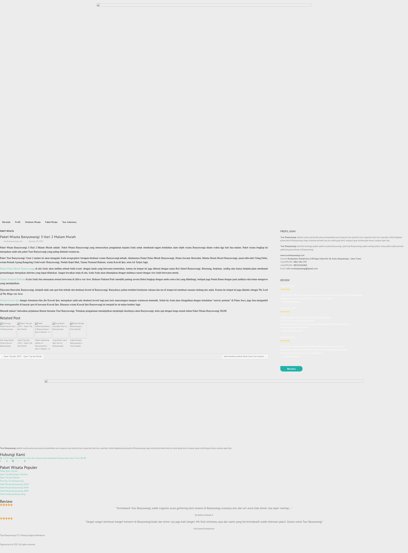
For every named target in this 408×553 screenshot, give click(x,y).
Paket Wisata (51, 222)
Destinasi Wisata (32, 222)
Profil (17, 222)
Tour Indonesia (69, 222)
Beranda (6, 222)
